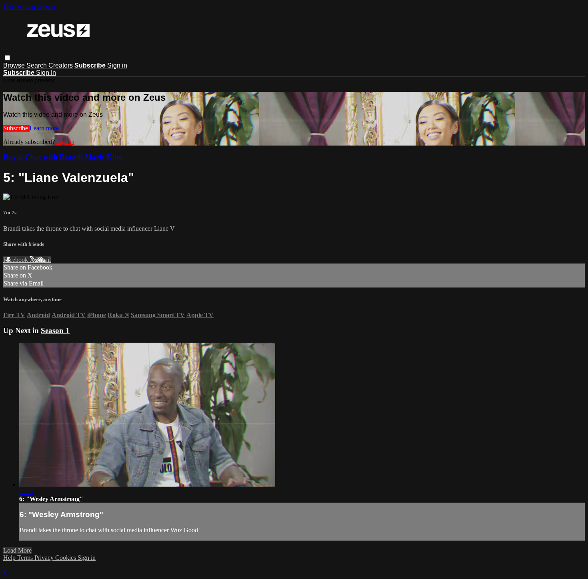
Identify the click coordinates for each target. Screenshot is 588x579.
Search (37, 65)
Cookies (66, 557)
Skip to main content (29, 6)
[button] (7, 57)
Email (43, 259)
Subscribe (16, 128)
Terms (25, 557)
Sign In (46, 72)
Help (10, 557)
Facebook (16, 259)
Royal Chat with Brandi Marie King (63, 157)
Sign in (117, 65)
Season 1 (55, 330)
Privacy (44, 557)
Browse (14, 65)
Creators (60, 65)
